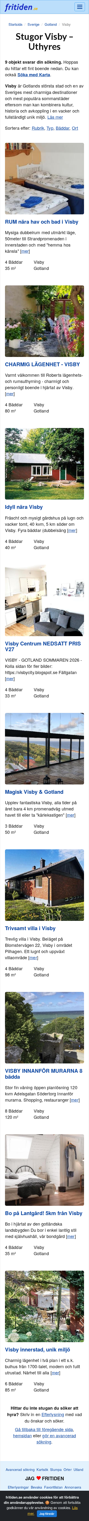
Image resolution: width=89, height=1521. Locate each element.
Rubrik (38, 128)
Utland (79, 1469)
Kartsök (42, 1469)
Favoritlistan (53, 1487)
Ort (75, 128)
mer (25, 251)
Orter (68, 1469)
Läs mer (55, 117)
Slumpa (56, 1469)
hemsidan (22, 1435)
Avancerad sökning (20, 1469)
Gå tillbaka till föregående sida (44, 1429)
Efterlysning (53, 1414)
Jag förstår (46, 1513)
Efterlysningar (18, 1487)
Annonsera (73, 1487)
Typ (50, 128)
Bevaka (36, 1487)
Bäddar (63, 128)
